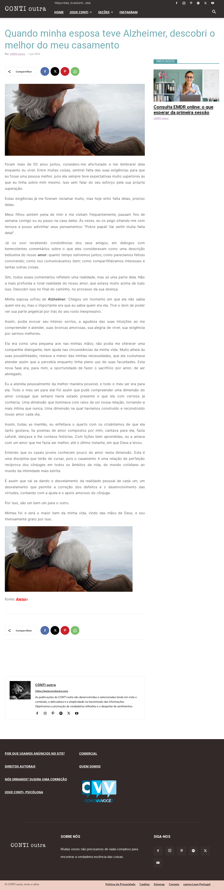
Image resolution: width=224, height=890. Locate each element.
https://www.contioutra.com (51, 691)
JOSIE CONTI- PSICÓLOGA (24, 792)
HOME (59, 12)
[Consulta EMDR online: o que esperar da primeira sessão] (186, 72)
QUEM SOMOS (90, 766)
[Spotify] (198, 3)
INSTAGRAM (128, 12)
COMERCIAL (88, 753)
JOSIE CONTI (79, 12)
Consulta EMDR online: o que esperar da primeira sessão (183, 109)
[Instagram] (183, 3)
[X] (205, 3)
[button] (214, 12)
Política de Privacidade (120, 884)
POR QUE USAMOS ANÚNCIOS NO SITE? (35, 753)
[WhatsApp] (75, 71)
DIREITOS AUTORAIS (20, 766)
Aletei (21, 599)
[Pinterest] (191, 3)
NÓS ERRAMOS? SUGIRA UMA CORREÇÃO (36, 779)
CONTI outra (17, 53)
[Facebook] (176, 3)
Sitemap (159, 884)
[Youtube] (212, 3)
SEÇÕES (104, 12)
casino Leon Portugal (196, 884)
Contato (174, 884)
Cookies (145, 884)
